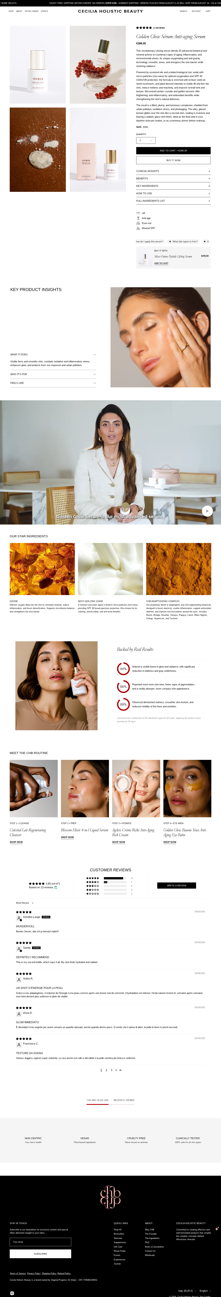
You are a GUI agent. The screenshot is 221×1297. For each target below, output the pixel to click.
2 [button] (106, 1070)
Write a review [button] (176, 885)
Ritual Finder (120, 1251)
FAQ (147, 1242)
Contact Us (150, 1251)
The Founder (151, 1234)
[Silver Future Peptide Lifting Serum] (145, 257)
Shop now (16, 842)
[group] (110, 581)
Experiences (119, 1259)
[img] (24, 912)
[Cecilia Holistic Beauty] (110, 11)
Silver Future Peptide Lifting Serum (173, 256)
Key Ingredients (147, 186)
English (204, 1291)
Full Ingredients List (150, 200)
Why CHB (149, 1229)
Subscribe (40, 1254)
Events (117, 1255)
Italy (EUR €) (185, 1291)
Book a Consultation (154, 1246)
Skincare (118, 1238)
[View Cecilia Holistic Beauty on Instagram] (12, 1293)
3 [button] (111, 1070)
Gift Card (118, 1246)
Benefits (142, 178)
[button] (183, 11)
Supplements (120, 1242)
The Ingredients (152, 1238)
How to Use (144, 193)
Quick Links (121, 1223)
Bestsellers (119, 1234)
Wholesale (150, 1255)
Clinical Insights (147, 171)
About (149, 1223)
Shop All (118, 1229)
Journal (117, 1264)
